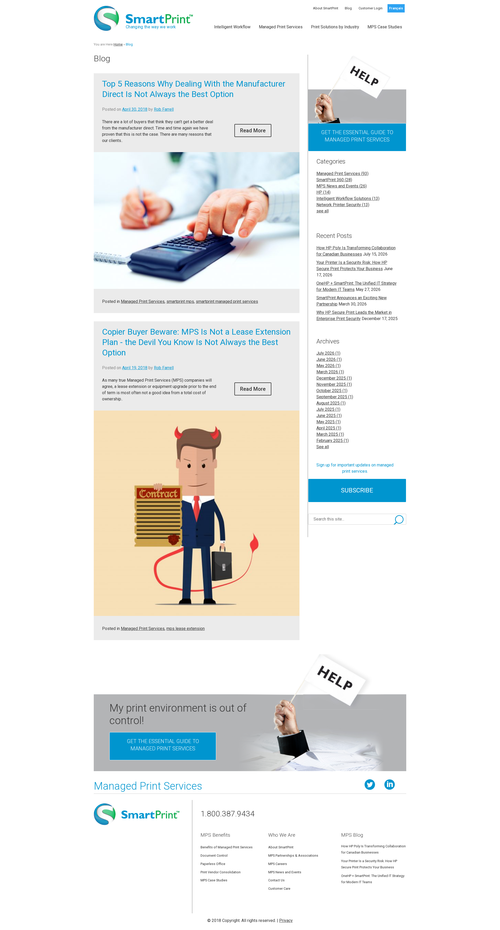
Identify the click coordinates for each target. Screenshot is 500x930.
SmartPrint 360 (334, 179)
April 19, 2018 (134, 367)
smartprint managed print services (227, 301)
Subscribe (357, 490)
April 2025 (328, 428)
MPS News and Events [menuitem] (284, 872)
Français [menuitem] (396, 8)
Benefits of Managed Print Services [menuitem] (227, 847)
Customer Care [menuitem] (279, 888)
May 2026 (328, 365)
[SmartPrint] (136, 826)
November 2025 (334, 384)
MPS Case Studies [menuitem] (384, 26)
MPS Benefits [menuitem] (215, 835)
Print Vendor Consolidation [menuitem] (221, 872)
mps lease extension (185, 628)
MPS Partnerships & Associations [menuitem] (293, 855)
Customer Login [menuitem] (371, 8)
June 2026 (329, 359)
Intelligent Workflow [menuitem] (232, 26)
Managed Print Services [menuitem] (281, 26)
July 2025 (328, 409)
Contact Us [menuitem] (276, 880)
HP (323, 192)
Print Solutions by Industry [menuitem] (335, 26)
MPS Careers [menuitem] (277, 864)
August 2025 (331, 403)
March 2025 (330, 434)
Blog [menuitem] (348, 8)
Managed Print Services (143, 301)
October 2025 (331, 390)
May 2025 (328, 421)
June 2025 (329, 415)
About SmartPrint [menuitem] (325, 8)
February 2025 (332, 440)
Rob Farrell (164, 109)
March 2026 (330, 371)
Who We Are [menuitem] (281, 835)
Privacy (286, 920)
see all (322, 211)
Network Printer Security (342, 204)
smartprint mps (180, 301)
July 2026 (328, 353)
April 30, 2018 (134, 109)
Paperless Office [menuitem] (213, 864)
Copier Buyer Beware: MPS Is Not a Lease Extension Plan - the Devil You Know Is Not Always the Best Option (196, 342)
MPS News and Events (341, 186)
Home (118, 44)
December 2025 (334, 378)
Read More (253, 130)
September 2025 (334, 396)
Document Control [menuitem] (214, 855)
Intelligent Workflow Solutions (347, 198)
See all (322, 446)
